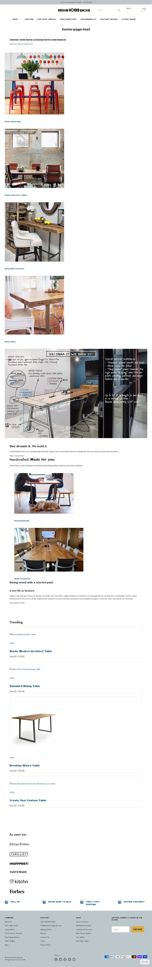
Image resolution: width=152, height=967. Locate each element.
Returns (43, 933)
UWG (12, 643)
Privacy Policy (45, 945)
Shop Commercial (22, 579)
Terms (42, 941)
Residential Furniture (83, 925)
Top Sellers (80, 937)
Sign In (128, 8)
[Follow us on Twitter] (60, 959)
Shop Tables (10, 342)
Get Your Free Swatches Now (21, 44)
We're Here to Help (60, 902)
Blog (6, 945)
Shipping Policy (45, 929)
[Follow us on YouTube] (74, 959)
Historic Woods (109, 19)
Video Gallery (10, 941)
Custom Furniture (82, 922)
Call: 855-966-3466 (48, 922)
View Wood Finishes (83, 933)
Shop (15, 19)
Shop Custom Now (13, 121)
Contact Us (44, 937)
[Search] (119, 10)
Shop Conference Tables (16, 195)
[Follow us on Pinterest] (69, 959)
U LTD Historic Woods (13, 933)
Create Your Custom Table (28, 800)
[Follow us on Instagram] (65, 959)
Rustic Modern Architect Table (31, 651)
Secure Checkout (134, 902)
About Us (8, 922)
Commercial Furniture (84, 929)
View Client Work (11, 925)
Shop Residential (21, 521)
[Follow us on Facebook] (56, 959)
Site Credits (21, 960)
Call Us (15, 902)
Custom (29, 19)
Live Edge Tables (46, 19)
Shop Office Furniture (14, 269)
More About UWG (17, 603)
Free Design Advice (12, 937)
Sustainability (88, 19)
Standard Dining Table (25, 686)
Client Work (128, 19)
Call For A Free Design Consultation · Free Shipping (76, 2)
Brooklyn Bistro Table (25, 765)
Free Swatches (68, 19)
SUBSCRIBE (137, 929)
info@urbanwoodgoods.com (50, 925)
